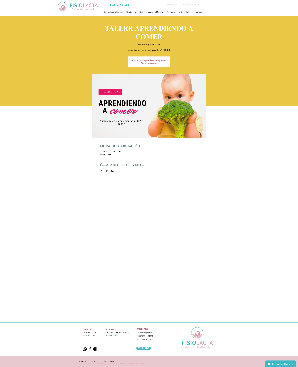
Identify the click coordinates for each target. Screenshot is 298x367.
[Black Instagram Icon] (95, 349)
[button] (112, 12)
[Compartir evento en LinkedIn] (112, 171)
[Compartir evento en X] (107, 171)
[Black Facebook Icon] (90, 349)
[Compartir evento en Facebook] (101, 171)
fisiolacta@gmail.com (145, 332)
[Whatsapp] (85, 349)
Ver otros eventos (149, 63)
